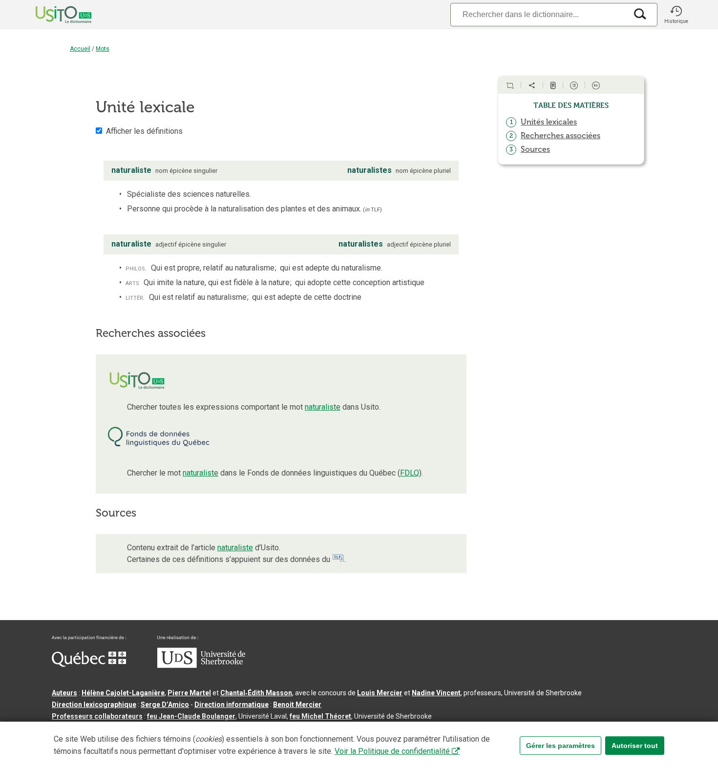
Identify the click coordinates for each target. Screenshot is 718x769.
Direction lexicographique (94, 704)
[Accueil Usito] (52, 14)
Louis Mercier (379, 693)
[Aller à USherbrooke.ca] (201, 665)
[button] (676, 14)
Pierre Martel (189, 693)
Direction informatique (231, 704)
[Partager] (532, 85)
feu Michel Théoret (320, 716)
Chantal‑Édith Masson (256, 693)
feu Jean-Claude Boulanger (191, 716)
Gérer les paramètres (560, 745)
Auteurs (64, 693)
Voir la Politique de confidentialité (392, 751)
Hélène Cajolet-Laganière (123, 693)
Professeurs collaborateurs (97, 716)
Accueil (80, 48)
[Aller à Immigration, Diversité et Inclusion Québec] (89, 664)
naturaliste (322, 407)
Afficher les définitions (144, 131)
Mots (102, 48)
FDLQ (409, 473)
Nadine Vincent (436, 693)
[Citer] (510, 85)
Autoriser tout (635, 745)
